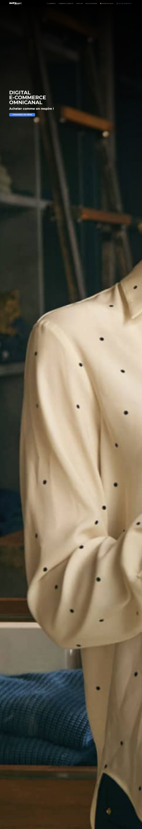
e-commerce (51, 3)
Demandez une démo (22, 115)
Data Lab (79, 3)
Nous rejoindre (91, 3)
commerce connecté (66, 3)
